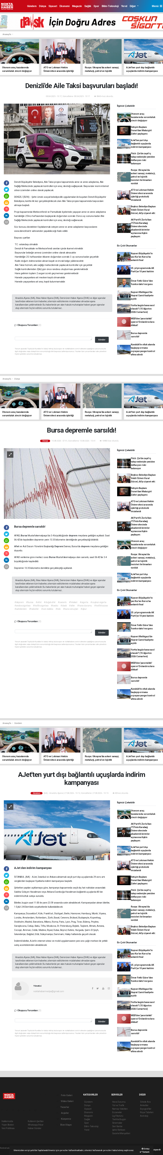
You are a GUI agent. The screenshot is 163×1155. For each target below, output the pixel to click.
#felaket (73, 602)
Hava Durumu (119, 1102)
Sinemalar (117, 1123)
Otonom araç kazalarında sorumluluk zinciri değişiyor (143, 117)
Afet (17, 546)
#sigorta (84, 602)
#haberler (34, 609)
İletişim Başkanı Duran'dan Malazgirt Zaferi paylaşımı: (141, 130)
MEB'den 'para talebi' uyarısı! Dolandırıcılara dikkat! (142, 322)
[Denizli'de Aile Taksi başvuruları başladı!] (57, 139)
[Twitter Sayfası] (8, 1110)
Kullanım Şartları (36, 1121)
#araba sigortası (22, 605)
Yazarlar (64, 1107)
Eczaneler (117, 1112)
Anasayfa (7, 34)
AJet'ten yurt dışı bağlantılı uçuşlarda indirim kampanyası (141, 143)
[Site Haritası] (36, 1110)
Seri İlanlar (117, 1126)
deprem (73, 535)
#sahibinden (20, 609)
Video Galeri (66, 1101)
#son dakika (47, 609)
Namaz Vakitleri (120, 1109)
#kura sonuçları (70, 609)
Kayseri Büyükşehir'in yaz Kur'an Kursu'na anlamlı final (142, 256)
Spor (96, 6)
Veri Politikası (8, 1128)
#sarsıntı (62, 602)
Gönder (101, 339)
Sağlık (87, 6)
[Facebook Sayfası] (3, 1110)
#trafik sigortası (41, 605)
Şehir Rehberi (118, 1130)
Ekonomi (64, 6)
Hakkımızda (7, 1121)
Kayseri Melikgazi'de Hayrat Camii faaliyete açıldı (142, 295)
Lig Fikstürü (117, 1116)
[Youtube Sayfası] (20, 1110)
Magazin (77, 6)
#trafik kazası (101, 605)
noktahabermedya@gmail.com (48, 991)
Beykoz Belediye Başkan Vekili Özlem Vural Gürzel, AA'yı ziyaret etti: (143, 209)
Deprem (59, 546)
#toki (58, 609)
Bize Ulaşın (66, 1124)
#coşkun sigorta (98, 602)
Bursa (24, 535)
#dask (63, 605)
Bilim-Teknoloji (110, 6)
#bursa (29, 602)
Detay (146, 1149)
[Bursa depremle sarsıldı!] (57, 483)
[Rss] (31, 1110)
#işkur (84, 609)
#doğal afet (49, 602)
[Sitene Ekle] (42, 1110)
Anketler (144, 1105)
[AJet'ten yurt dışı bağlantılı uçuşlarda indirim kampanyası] (57, 830)
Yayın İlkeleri (8, 1124)
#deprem (19, 602)
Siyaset (53, 6)
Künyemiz (65, 1119)
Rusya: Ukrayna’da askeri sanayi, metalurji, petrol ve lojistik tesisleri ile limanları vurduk (143, 177)
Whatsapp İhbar (35, 1124)
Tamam (145, 1152)
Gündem (32, 6)
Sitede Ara (145, 1102)
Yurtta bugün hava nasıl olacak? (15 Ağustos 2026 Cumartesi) (143, 308)
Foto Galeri (66, 1095)
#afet (38, 602)
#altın (72, 605)
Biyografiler (145, 1109)
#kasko (54, 605)
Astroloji (144, 1116)
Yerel (124, 6)
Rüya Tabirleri (146, 1112)
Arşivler (64, 1113)
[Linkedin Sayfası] (25, 1110)
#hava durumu (84, 605)
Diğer (133, 6)
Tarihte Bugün (119, 1119)
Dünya (42, 6)
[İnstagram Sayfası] (14, 1110)
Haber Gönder (34, 1128)
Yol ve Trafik (118, 1105)
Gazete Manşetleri (121, 1133)
